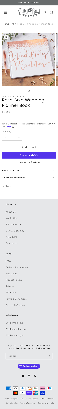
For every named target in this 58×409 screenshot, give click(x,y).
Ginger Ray (16, 399)
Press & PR (11, 237)
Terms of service (27, 403)
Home (6, 24)
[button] (6, 12)
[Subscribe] (49, 356)
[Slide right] (35, 91)
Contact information (46, 403)
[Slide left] (23, 91)
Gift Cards (11, 293)
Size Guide (11, 274)
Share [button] (8, 186)
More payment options (29, 162)
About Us (11, 212)
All (13, 24)
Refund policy (12, 403)
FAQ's (9, 261)
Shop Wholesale (14, 323)
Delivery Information (17, 267)
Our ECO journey (15, 231)
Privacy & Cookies (15, 305)
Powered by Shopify (30, 399)
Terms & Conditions (16, 299)
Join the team (13, 224)
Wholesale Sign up (16, 329)
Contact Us (12, 243)
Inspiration (11, 218)
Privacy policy (47, 399)
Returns (10, 286)
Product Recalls (14, 280)
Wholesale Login (15, 335)
